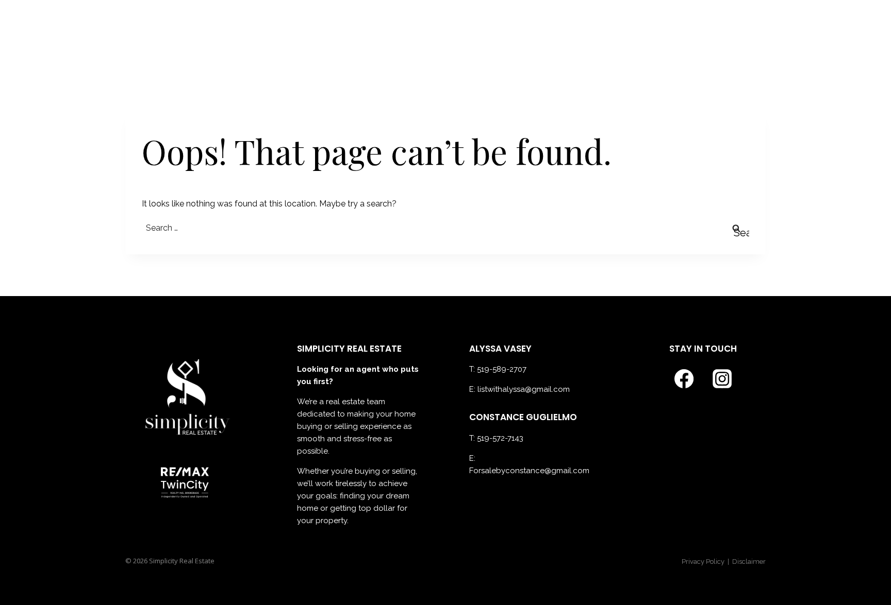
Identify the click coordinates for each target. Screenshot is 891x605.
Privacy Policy (704, 561)
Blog (685, 34)
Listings (585, 34)
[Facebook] (728, 34)
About (472, 34)
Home (428, 34)
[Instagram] (754, 34)
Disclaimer (749, 561)
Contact (640, 34)
